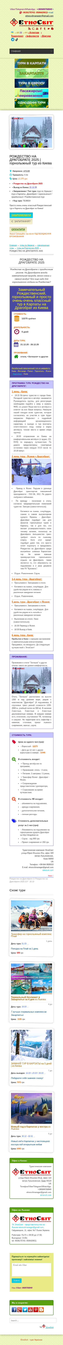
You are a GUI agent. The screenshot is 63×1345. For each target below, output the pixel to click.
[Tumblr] (45, 28)
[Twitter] (48, 28)
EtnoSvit (49, 1327)
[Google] (33, 28)
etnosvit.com (47, 870)
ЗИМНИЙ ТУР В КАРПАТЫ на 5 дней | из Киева (31, 1064)
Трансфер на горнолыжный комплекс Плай (31, 935)
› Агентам (33, 32)
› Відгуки (46, 36)
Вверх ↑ (50, 875)
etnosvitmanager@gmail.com (31, 1227)
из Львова (28, 998)
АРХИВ (26, 171)
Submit (17, 1280)
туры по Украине (27, 245)
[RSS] (29, 28)
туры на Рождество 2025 (28, 248)
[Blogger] (52, 28)
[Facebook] (41, 28)
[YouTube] (37, 28)
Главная (13, 245)
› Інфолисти (32, 36)
